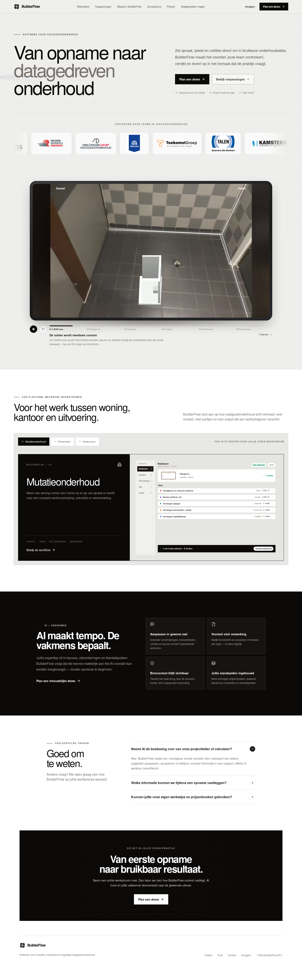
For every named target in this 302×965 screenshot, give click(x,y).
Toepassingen (103, 6)
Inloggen (250, 6)
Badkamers (87, 441)
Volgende (264, 334)
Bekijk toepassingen (230, 79)
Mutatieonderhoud (34, 441)
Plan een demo (271, 6)
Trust (220, 955)
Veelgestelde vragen (193, 6)
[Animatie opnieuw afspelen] (43, 329)
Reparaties (62, 441)
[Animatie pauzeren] (33, 329)
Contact (232, 955)
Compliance (154, 6)
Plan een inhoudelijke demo (55, 681)
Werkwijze (83, 6)
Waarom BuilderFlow (129, 6)
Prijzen (171, 6)
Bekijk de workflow (38, 550)
